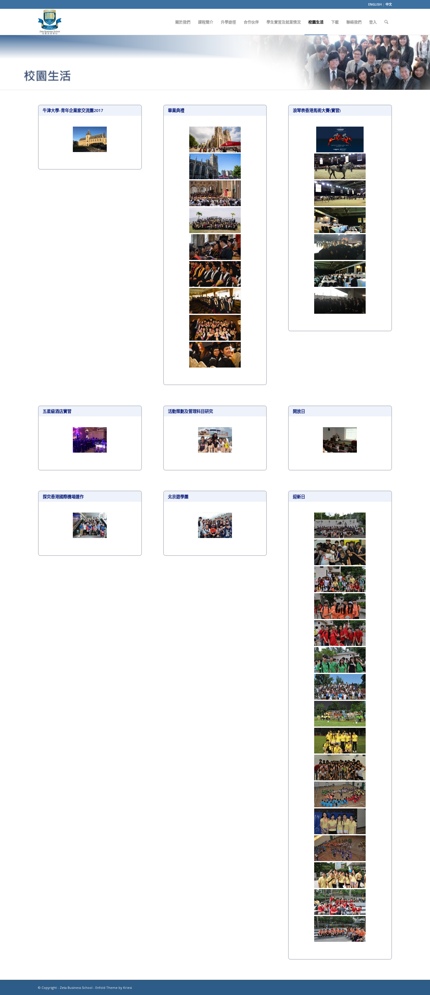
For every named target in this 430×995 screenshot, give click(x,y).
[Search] (386, 22)
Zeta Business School (76, 987)
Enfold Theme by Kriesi (113, 987)
